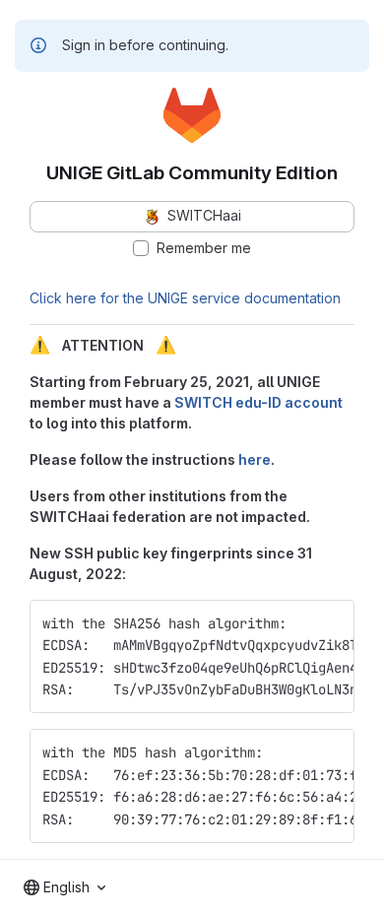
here (254, 459)
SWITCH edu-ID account (258, 402)
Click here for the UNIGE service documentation (185, 298)
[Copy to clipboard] (331, 623)
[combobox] (64, 887)
